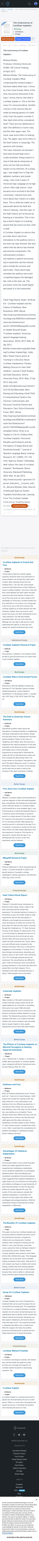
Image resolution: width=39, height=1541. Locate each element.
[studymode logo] (13, 3)
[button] (2, 3)
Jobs (16, 1490)
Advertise (19, 1487)
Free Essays (19, 1456)
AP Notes (19, 1462)
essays (10, 9)
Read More (19, 632)
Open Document (8, 39)
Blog (19, 1494)
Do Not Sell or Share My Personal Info (19, 1537)
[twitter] (19, 1436)
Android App (19, 1474)
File (4, 45)
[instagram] (24, 1436)
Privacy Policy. (7, 1533)
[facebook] (14, 1436)
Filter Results (32, 45)
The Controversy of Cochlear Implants (22, 24)
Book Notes (19, 1465)
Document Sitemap (19, 1451)
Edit (9, 45)
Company (19, 1484)
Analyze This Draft (23, 39)
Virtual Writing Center (19, 1459)
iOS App (19, 1471)
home (3, 9)
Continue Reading (19, 506)
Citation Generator (19, 1468)
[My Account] (36, 4)
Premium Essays (19, 1454)
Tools (15, 45)
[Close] (36, 1499)
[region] (19, 1519)
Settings (22, 45)
